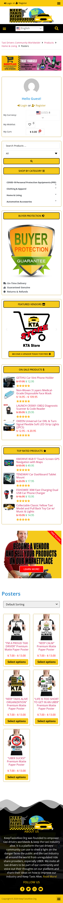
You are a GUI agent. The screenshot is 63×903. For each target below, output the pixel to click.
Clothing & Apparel (16, 188)
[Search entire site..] (56, 28)
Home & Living (9, 46)
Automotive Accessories (19, 201)
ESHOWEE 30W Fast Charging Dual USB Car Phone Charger (37, 491)
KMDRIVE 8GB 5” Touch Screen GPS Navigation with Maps (37, 460)
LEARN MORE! (31, 569)
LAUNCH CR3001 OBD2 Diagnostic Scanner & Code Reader (37, 407)
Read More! (50, 876)
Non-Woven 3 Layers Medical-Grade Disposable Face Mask (34, 391)
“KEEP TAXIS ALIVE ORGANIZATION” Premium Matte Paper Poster (16, 703)
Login (9, 3)
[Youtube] (40, 889)
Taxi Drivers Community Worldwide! (21, 42)
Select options (17, 662)
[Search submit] (31, 161)
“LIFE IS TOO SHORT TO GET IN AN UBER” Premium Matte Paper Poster (46, 703)
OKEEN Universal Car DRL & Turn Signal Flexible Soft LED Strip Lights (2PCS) (37, 424)
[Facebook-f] (22, 889)
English (25, 28)
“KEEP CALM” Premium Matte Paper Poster (46, 646)
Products (49, 42)
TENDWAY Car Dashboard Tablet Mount (36, 476)
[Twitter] (28, 889)
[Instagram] (34, 889)
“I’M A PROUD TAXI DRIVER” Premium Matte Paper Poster (17, 646)
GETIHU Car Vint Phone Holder (35, 378)
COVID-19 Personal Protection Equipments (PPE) (31, 182)
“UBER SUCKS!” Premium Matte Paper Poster (16, 761)
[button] (58, 3)
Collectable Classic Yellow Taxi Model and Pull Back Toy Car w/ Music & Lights (35, 508)
